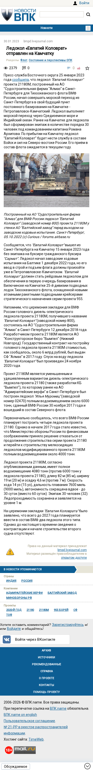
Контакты (46, 685)
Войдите (14, 629)
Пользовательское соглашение (29, 721)
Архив (46, 650)
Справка (46, 671)
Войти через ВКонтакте (35, 639)
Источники (46, 657)
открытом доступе (74, 557)
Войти (84, 3)
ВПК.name (58, 708)
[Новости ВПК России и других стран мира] (18, 20)
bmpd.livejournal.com (38, 41)
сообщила (20, 80)
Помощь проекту (46, 692)
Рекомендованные (46, 664)
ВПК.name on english (20, 715)
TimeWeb (36, 739)
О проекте (46, 678)
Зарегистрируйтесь (68, 625)
